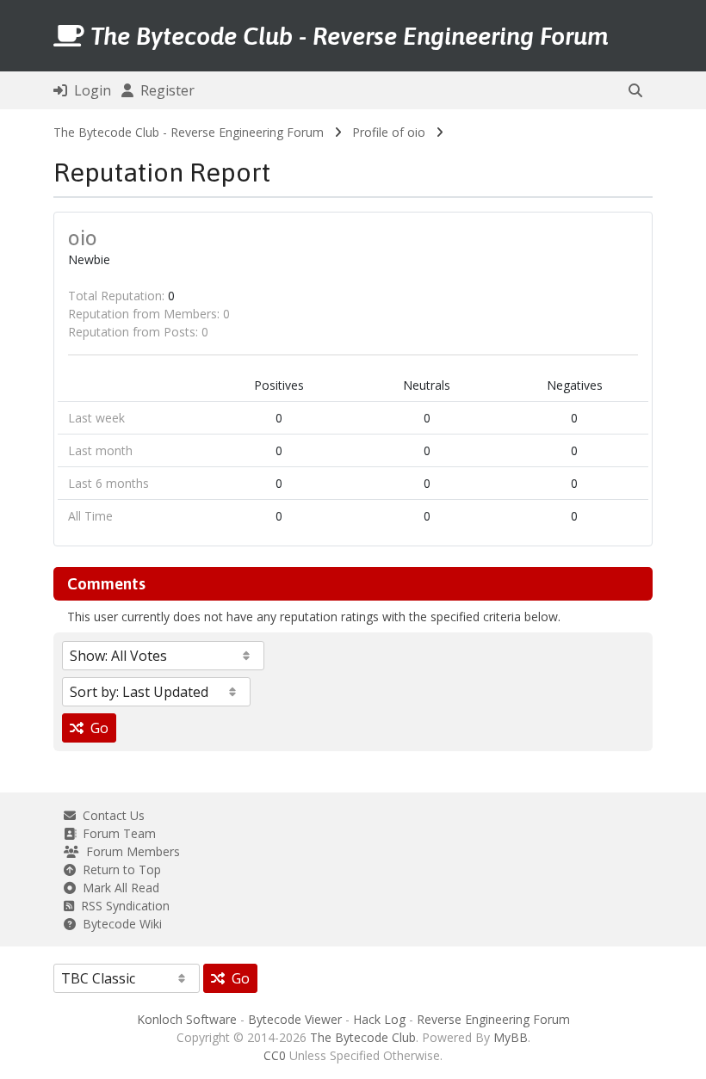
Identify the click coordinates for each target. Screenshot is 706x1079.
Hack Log (379, 1019)
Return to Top (118, 869)
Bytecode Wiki (119, 924)
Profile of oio (388, 132)
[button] (635, 90)
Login (89, 90)
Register (164, 90)
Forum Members (129, 851)
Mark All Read (117, 887)
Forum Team (116, 833)
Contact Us (110, 815)
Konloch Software (187, 1019)
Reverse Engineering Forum (493, 1019)
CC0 (274, 1055)
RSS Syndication (122, 905)
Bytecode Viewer (295, 1019)
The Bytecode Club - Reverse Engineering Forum (188, 132)
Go (96, 727)
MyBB (510, 1037)
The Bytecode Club (363, 1037)
